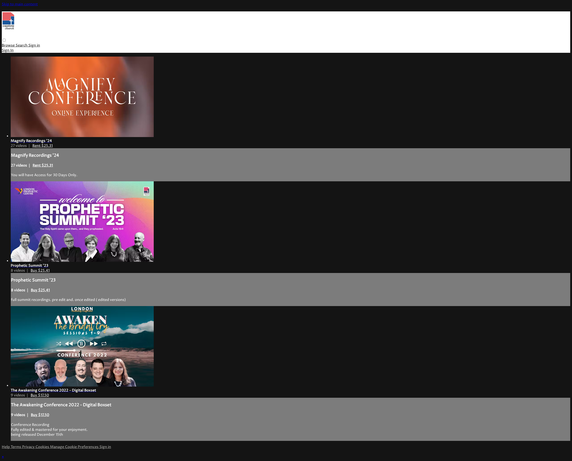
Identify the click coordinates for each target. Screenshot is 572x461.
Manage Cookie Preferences (74, 446)
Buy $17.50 (40, 395)
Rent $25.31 (42, 145)
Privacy (29, 446)
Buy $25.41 (40, 270)
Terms (16, 446)
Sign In (8, 50)
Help (6, 446)
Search (22, 45)
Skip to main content (20, 4)
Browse (9, 45)
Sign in (34, 45)
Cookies (43, 446)
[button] (4, 40)
